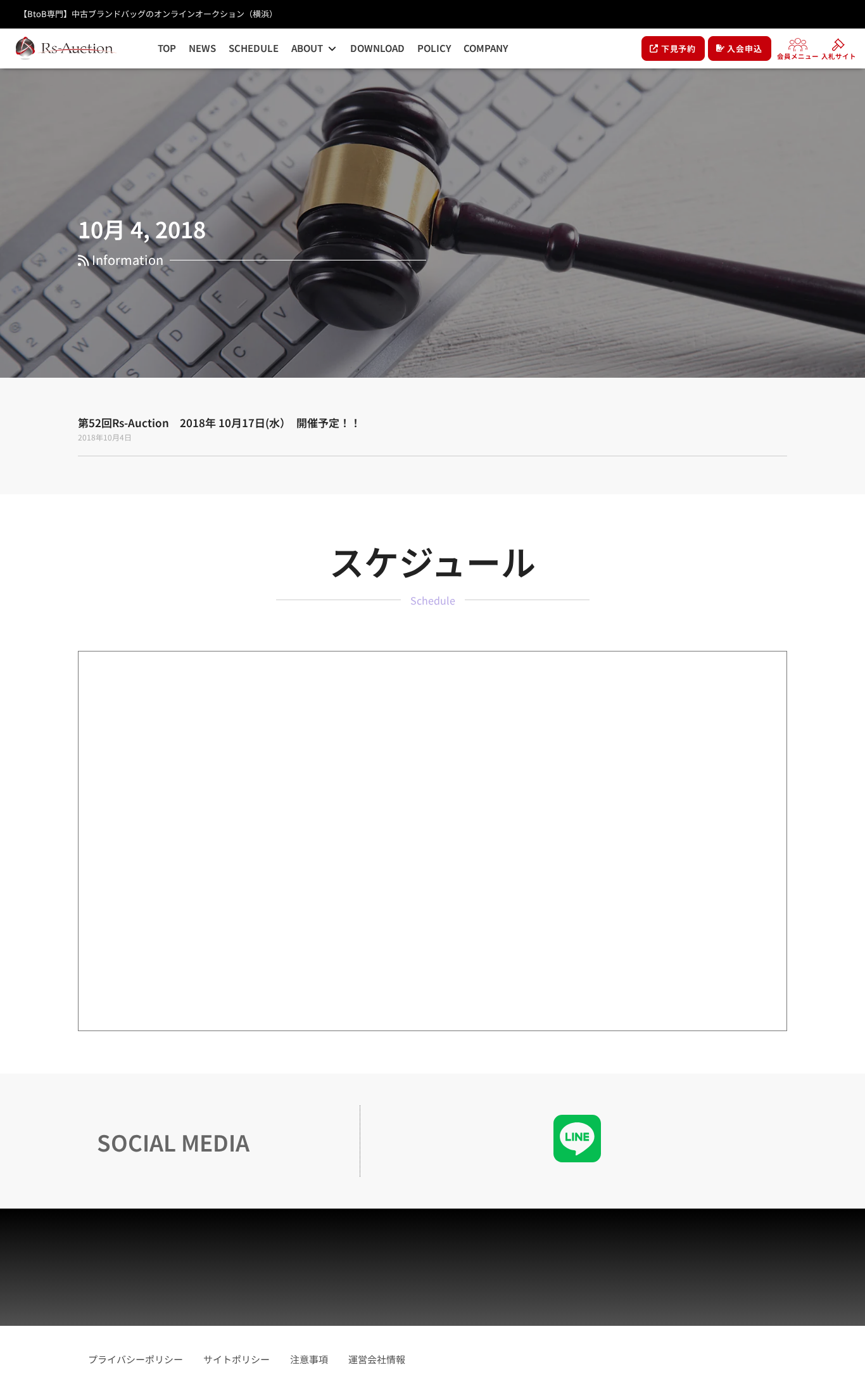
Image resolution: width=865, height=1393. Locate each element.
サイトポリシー (236, 1359)
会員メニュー (798, 56)
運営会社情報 (376, 1359)
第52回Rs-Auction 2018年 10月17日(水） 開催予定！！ (219, 422)
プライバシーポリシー (135, 1359)
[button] (314, 48)
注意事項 (309, 1359)
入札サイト (838, 56)
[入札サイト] (838, 44)
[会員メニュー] (798, 44)
